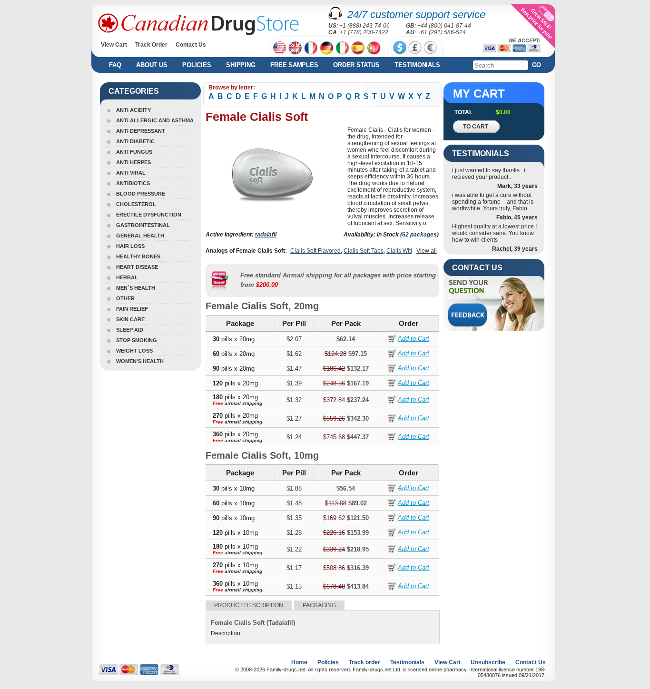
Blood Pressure (140, 194)
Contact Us (191, 44)
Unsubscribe (488, 662)
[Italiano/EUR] (342, 48)
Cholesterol (136, 204)
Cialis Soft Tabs (364, 250)
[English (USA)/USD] (279, 48)
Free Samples (294, 65)
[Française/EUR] (311, 48)
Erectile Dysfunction (148, 214)
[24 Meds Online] (198, 24)
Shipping (240, 65)
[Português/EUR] (374, 48)
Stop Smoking (136, 340)
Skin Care (130, 319)
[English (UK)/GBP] (295, 48)
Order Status (356, 65)
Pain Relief (132, 309)
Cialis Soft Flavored (315, 250)
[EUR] (430, 47)
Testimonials (417, 65)
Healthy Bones (138, 256)
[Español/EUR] (358, 48)
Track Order (151, 44)
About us (151, 65)
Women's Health (140, 361)
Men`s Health (135, 288)
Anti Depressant (140, 131)
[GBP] (415, 47)
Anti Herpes (133, 162)
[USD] (399, 47)
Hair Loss (130, 246)
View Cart (114, 44)
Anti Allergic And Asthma (155, 120)
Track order (364, 662)
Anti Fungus (134, 152)
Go (537, 65)
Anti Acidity (133, 110)
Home (299, 662)
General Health (140, 235)
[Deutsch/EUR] (327, 48)
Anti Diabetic (135, 141)
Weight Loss (134, 351)
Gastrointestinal (143, 225)
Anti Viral (131, 173)
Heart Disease (137, 267)
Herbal (127, 277)
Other (125, 298)
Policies (196, 65)
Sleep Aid (129, 330)
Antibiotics (133, 183)
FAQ (115, 65)
